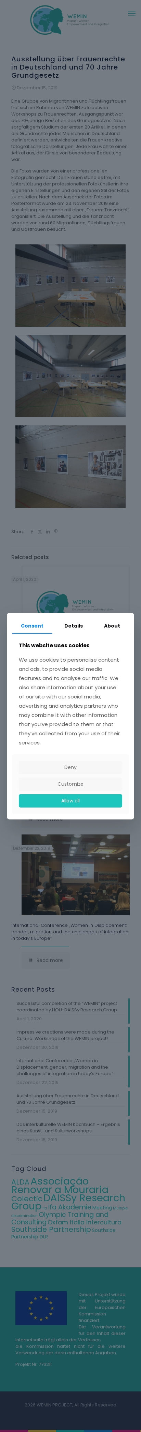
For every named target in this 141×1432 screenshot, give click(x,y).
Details (73, 625)
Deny (70, 767)
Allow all (70, 800)
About (112, 625)
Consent (32, 625)
